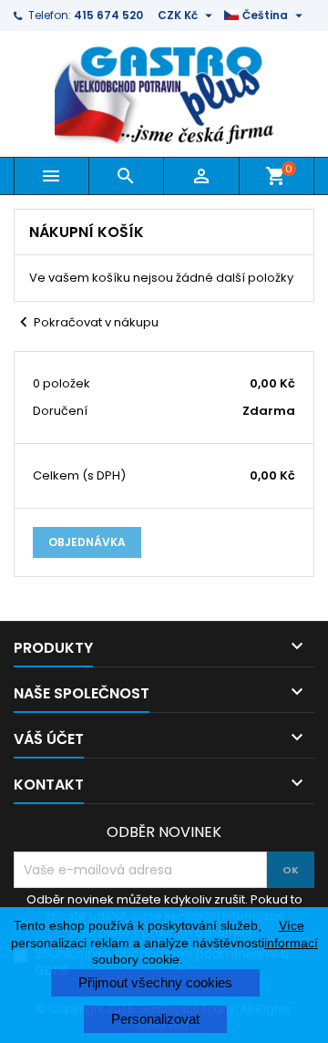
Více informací (291, 933)
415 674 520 (108, 15)
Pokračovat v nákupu (86, 322)
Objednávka (87, 542)
